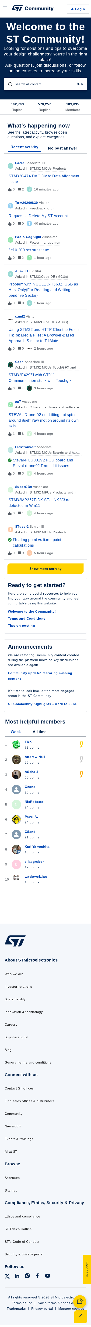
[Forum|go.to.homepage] (33, 9)
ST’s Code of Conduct (22, 1241)
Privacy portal (42, 1308)
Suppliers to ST (17, 1037)
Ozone (30, 787)
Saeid (19, 163)
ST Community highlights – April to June (42, 704)
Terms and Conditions (27, 618)
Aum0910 (23, 271)
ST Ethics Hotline (18, 1229)
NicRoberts (34, 802)
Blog (8, 1050)
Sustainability (15, 999)
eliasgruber (34, 861)
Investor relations (18, 986)
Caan (19, 362)
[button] (80, 1316)
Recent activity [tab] (24, 147)
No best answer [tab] (62, 148)
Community (13, 1113)
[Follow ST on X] (7, 1277)
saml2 (20, 316)
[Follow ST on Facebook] (37, 1276)
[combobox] (45, 84)
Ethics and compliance (22, 1216)
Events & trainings (19, 1139)
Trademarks (16, 1308)
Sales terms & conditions (57, 1303)
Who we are (14, 974)
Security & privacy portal (24, 1254)
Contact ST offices (19, 1088)
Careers (11, 1024)
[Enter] (8, 84)
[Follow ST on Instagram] (27, 1276)
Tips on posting (21, 625)
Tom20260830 (26, 203)
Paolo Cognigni (28, 237)
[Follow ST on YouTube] (47, 1276)
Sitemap (11, 1190)
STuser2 (22, 526)
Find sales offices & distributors (29, 1101)
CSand (30, 831)
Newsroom (13, 1126)
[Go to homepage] (15, 946)
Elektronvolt (25, 447)
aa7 (18, 401)
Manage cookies (71, 1308)
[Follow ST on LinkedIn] (17, 1276)
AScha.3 (31, 772)
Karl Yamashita (37, 846)
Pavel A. (31, 817)
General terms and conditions (28, 1062)
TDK (28, 742)
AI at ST (11, 1151)
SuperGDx (23, 487)
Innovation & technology (24, 1012)
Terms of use (22, 1303)
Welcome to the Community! (32, 611)
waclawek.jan (36, 876)
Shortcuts (12, 1178)
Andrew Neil (35, 757)
